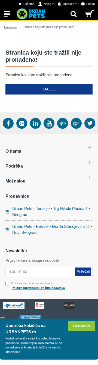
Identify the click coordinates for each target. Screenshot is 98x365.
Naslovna (10, 27)
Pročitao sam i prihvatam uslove (38, 286)
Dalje (49, 89)
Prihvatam (81, 326)
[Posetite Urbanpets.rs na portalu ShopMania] (30, 318)
